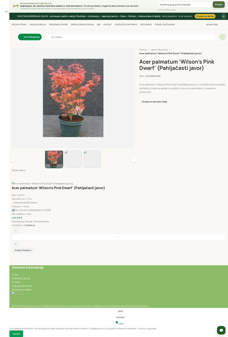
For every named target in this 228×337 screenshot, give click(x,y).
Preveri (219, 4)
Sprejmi (16, 333)
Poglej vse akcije (205, 16)
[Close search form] (4, 4)
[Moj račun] (224, 24)
